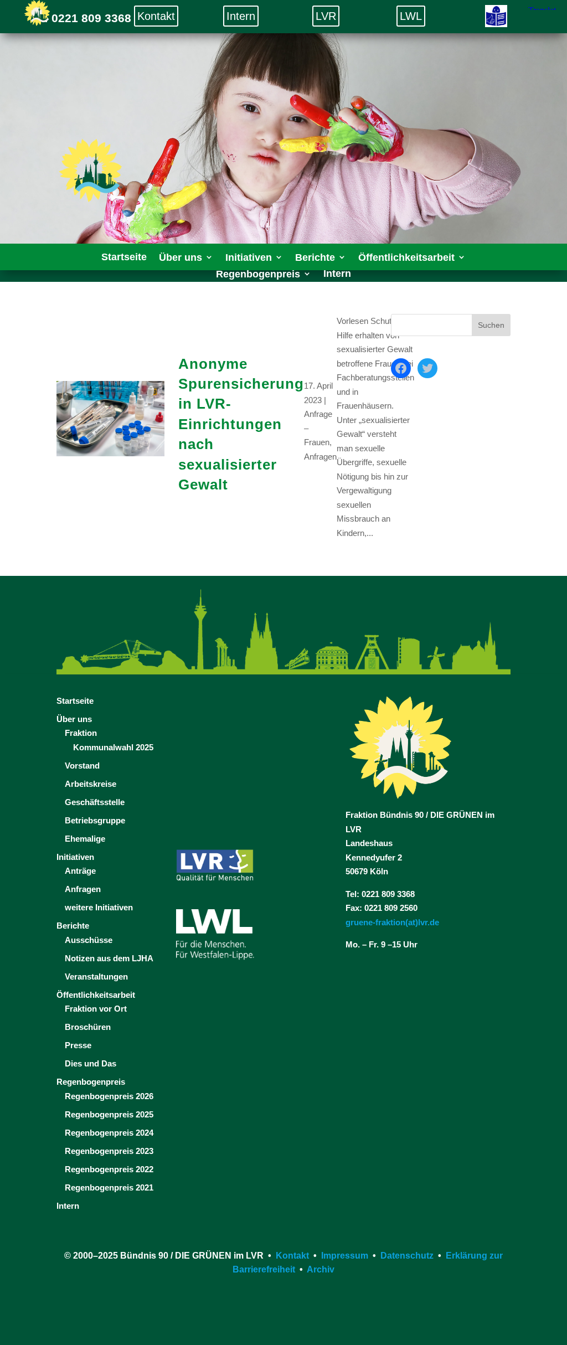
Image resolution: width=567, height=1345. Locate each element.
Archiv (320, 1269)
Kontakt (156, 16)
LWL (411, 16)
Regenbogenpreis (90, 1081)
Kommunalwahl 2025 (113, 747)
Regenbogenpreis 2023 (109, 1151)
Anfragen (320, 456)
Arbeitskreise (90, 784)
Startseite (75, 700)
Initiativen (75, 857)
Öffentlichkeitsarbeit (95, 994)
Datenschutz (407, 1255)
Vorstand (82, 765)
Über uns (74, 719)
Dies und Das (90, 1063)
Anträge (80, 870)
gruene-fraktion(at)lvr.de (392, 922)
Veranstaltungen (96, 976)
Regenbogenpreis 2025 (109, 1114)
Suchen (491, 325)
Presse (78, 1045)
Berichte (72, 925)
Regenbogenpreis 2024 (109, 1132)
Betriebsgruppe (95, 820)
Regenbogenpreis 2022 (109, 1169)
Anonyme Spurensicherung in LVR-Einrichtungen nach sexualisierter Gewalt (241, 424)
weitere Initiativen (99, 907)
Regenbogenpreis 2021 (109, 1187)
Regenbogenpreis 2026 (109, 1096)
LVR (326, 16)
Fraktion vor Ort (96, 1008)
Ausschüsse (88, 940)
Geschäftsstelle (95, 802)
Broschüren (88, 1027)
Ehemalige (85, 838)
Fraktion (81, 733)
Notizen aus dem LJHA (109, 958)
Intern (240, 16)
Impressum (344, 1255)
